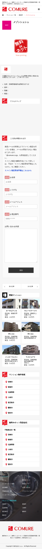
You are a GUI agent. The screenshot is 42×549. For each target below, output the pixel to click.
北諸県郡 (11, 392)
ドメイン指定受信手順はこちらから (18, 170)
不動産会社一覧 (10, 430)
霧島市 (10, 408)
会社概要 (5, 487)
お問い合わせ (26, 487)
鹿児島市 (11, 402)
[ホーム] (3, 15)
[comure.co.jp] (15, 9)
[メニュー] (38, 9)
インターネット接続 (8, 484)
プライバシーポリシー (29, 491)
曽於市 (10, 413)
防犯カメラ (25, 484)
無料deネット (26, 480)
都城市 (10, 387)
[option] (21, 49)
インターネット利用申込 (9, 495)
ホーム (4, 480)
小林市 (10, 397)
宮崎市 (10, 382)
